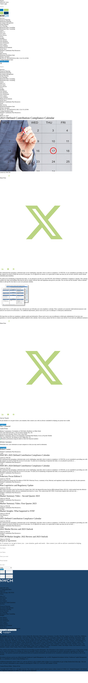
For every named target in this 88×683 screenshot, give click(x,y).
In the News (3, 49)
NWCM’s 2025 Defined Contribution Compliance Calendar (25, 455)
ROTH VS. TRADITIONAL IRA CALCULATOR (14, 58)
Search (2, 0)
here (26, 309)
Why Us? (2, 32)
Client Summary (11, 630)
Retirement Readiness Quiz (7, 55)
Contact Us (3, 424)
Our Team (3, 33)
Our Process (3, 35)
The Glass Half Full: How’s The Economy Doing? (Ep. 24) (16, 432)
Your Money (3, 39)
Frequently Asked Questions (7, 602)
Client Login (3, 4)
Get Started (3, 447)
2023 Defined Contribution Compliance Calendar (66, 278)
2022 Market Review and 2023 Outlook (16, 529)
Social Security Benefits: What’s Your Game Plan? (14, 434)
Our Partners (3, 601)
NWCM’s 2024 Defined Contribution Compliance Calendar (25, 466)
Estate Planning (4, 24)
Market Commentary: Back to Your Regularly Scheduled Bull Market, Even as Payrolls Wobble (26, 435)
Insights (2, 38)
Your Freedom (4, 46)
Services (2, 18)
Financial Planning (5, 20)
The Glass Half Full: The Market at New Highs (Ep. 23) (15, 437)
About (1, 30)
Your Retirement (4, 43)
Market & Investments (6, 47)
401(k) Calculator (5, 56)
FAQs (1, 36)
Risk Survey (3, 53)
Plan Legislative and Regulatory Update (16, 485)
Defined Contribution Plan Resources (10, 50)
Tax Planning (3, 26)
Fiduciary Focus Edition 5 (11, 476)
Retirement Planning (5, 21)
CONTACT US (4, 61)
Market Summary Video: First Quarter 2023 (18, 503)
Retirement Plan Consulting (7, 27)
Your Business (4, 41)
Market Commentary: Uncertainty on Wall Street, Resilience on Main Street (20, 431)
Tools (1, 52)
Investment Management (6, 23)
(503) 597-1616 (4, 2)
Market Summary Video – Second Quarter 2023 (20, 496)
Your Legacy (3, 44)
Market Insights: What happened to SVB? (17, 511)
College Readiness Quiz (6, 59)
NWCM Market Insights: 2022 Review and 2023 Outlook (24, 536)
